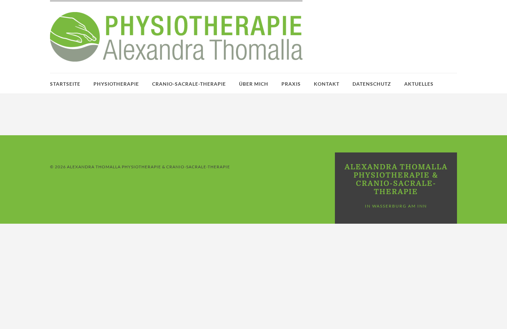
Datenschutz (371, 84)
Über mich (253, 84)
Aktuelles (419, 84)
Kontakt (326, 84)
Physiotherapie (116, 84)
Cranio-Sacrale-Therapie (189, 84)
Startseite (65, 84)
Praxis (291, 84)
